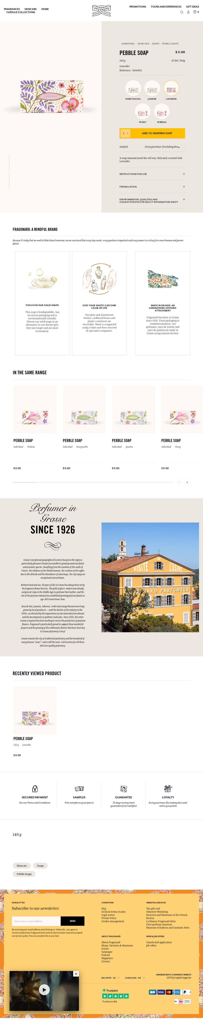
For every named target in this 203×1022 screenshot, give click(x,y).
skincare (22, 865)
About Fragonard (111, 942)
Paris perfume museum (159, 924)
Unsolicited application (159, 942)
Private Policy (109, 918)
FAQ (104, 908)
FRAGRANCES (12, 9)
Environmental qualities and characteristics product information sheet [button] (149, 200)
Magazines (107, 958)
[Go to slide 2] (181, 147)
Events (105, 948)
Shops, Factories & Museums (117, 945)
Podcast (106, 955)
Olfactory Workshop (157, 911)
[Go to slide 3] (184, 147)
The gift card (153, 908)
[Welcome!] (101, 10)
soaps (40, 865)
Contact (106, 961)
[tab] (152, 174)
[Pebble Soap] (9, 163)
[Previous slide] (179, 482)
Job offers (151, 945)
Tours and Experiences (166, 6)
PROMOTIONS (137, 6)
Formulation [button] (128, 187)
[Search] (181, 12)
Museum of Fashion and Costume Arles (167, 927)
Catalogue (107, 952)
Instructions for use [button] (133, 174)
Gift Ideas (192, 6)
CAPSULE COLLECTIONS (20, 12)
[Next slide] (187, 482)
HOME (45, 9)
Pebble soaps (24, 874)
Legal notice (108, 915)
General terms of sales (113, 911)
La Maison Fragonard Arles (161, 921)
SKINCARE (31, 9)
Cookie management (113, 921)
